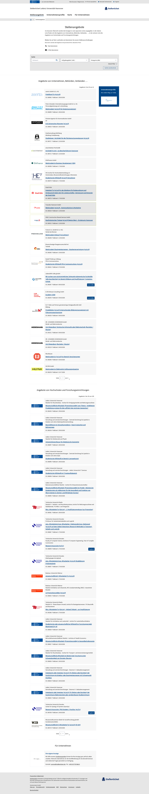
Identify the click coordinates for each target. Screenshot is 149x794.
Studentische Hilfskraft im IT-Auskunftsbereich (61, 473)
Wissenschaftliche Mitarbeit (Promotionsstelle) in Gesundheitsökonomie (70, 641)
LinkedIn (78, 787)
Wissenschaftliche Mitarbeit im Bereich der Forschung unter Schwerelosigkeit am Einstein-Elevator (66, 657)
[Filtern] (57, 60)
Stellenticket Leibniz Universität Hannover (46, 8)
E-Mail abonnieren (53, 50)
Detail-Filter (112, 64)
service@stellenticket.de (58, 764)
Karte (69, 15)
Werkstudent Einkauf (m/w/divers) (57, 235)
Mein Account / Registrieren (76, 2)
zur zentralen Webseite (48, 1)
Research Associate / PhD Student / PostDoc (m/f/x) (63, 709)
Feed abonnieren (52, 46)
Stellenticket (33, 778)
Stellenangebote (37, 15)
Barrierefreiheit (34, 790)
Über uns (32, 787)
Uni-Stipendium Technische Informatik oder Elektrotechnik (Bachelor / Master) (69, 328)
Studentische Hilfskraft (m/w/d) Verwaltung (60, 178)
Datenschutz (63, 787)
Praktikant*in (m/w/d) (53, 94)
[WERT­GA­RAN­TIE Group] (109, 100)
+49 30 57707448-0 (74, 764)
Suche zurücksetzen (110, 68)
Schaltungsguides (61, 756)
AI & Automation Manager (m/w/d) (57, 124)
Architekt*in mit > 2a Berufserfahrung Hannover (62, 151)
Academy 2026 (50, 295)
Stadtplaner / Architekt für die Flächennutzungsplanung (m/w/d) (67, 138)
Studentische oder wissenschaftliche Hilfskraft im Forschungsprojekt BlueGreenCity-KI (69, 625)
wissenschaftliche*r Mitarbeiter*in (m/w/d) (60, 576)
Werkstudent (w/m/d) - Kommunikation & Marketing (63, 208)
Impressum (71, 787)
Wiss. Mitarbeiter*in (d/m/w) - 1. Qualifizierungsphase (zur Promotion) (69, 509)
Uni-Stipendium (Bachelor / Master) (58, 344)
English (117, 1)
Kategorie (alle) (95, 60)
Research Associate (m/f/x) (55, 546)
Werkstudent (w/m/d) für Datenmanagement (61, 109)
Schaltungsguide (50, 787)
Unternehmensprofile (56, 15)
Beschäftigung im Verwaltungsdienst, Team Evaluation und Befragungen (66, 426)
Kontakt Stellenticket (106, 1)
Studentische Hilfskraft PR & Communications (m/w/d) (64, 264)
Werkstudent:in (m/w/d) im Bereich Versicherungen (63, 357)
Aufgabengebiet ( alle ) (68, 60)
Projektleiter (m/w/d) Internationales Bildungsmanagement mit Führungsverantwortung (67, 311)
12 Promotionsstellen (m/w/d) (56, 593)
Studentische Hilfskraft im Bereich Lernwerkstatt (62, 459)
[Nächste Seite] (69, 378)
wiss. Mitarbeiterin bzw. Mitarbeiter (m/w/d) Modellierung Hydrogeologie (65, 562)
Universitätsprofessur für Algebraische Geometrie (62, 442)
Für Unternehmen (82, 15)
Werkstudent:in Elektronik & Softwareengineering (62, 369)
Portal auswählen (91, 1)
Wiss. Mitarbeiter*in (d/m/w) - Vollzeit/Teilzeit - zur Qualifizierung (68, 609)
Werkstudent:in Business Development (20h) (60, 163)
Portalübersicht (40, 787)
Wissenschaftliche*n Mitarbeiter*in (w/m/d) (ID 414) (63, 725)
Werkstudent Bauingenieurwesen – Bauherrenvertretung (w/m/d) (68, 249)
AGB (57, 787)
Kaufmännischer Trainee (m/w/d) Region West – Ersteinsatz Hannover (69, 220)
